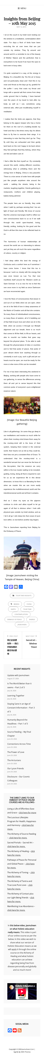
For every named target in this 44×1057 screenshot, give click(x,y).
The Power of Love (15, 752)
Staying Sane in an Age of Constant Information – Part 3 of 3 (21, 707)
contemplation (21, 614)
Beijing (16, 604)
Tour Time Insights (23, 595)
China (29, 604)
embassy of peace (14, 619)
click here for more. (18, 837)
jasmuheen (22, 624)
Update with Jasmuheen (18, 675)
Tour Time (27, 609)
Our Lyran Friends (15, 768)
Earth (13, 609)
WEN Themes (26, 1052)
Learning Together (15, 695)
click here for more (27, 812)
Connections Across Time (19, 744)
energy (32, 619)
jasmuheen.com (28, 1049)
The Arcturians (14, 760)
